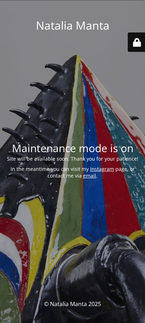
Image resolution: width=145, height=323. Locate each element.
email (89, 175)
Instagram (102, 169)
